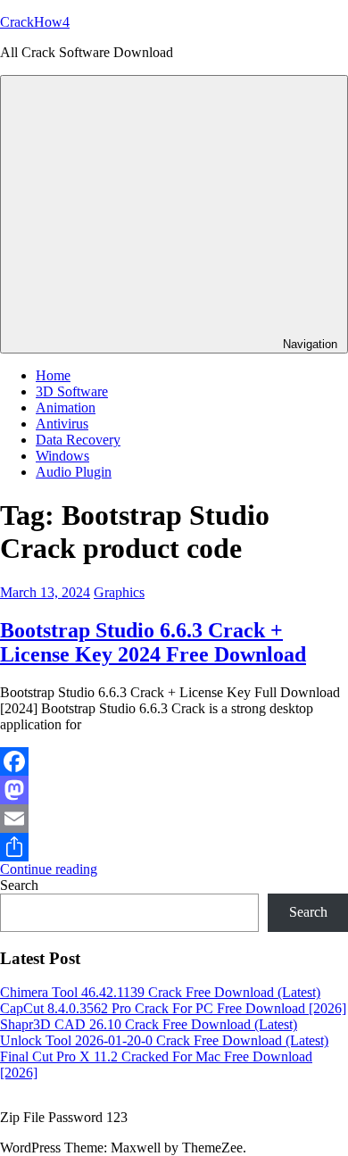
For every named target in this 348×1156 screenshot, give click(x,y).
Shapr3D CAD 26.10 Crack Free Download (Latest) (148, 1024)
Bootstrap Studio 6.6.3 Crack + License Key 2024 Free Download (153, 642)
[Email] (174, 818)
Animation (65, 407)
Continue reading (48, 869)
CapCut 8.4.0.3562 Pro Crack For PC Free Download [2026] (173, 1008)
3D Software (72, 391)
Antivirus (62, 423)
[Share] (174, 847)
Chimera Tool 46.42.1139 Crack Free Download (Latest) (160, 992)
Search (19, 885)
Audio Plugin (74, 471)
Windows (62, 455)
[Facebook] (174, 761)
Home (53, 375)
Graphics (119, 592)
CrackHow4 (35, 21)
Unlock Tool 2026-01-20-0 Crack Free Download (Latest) (164, 1040)
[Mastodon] (174, 790)
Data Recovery (78, 439)
